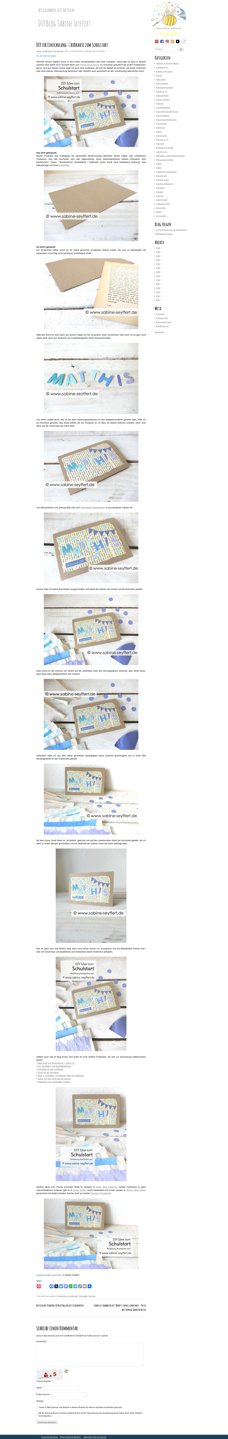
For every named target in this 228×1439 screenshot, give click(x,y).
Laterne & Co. (162, 152)
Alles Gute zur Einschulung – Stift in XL (56, 1063)
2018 (158, 280)
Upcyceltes (160, 208)
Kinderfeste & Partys (164, 148)
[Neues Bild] (66, 1371)
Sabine (53, 56)
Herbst (159, 132)
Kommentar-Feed (163, 322)
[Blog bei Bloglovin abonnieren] (178, 43)
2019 (158, 276)
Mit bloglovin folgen (164, 234)
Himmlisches (161, 136)
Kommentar (41, 1341)
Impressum (159, 332)
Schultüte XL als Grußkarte (50, 1069)
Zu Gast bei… (162, 216)
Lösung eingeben (44, 1381)
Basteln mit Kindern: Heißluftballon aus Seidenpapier (59, 1305)
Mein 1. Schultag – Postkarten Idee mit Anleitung (61, 1075)
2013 (158, 300)
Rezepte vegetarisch (164, 184)
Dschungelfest (162, 84)
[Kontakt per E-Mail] (183, 43)
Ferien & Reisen (163, 100)
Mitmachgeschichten (164, 160)
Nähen (159, 164)
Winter (159, 212)
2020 (158, 272)
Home (38, 51)
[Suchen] (181, 49)
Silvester (159, 192)
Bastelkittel (64, 165)
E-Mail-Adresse (43, 1395)
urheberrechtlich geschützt (48, 1275)
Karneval (160, 144)
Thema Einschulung (89, 65)
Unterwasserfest (163, 204)
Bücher (159, 76)
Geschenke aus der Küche (167, 112)
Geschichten (161, 124)
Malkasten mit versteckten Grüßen (54, 1082)
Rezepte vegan (162, 180)
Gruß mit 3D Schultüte (48, 1072)
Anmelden (160, 314)
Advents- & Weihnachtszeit (167, 63)
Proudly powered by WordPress (70, 1436)
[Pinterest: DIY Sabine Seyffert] (157, 43)
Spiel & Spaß (161, 200)
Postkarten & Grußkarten (53, 51)
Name (39, 1388)
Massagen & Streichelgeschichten (170, 156)
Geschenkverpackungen (166, 120)
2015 (158, 292)
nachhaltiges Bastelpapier (92, 507)
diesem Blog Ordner (136, 1190)
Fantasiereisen (162, 96)
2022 (158, 264)
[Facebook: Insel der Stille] (162, 43)
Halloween (160, 128)
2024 (158, 256)
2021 (158, 268)
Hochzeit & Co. (162, 140)
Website (39, 1401)
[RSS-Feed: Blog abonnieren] (172, 43)
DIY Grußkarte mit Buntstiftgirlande (54, 1066)
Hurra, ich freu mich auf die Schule (54, 1079)
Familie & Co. (162, 92)
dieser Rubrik (79, 1190)
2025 (158, 252)
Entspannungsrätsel (164, 88)
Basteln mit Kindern (164, 72)
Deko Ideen (161, 80)
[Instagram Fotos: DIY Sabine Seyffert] (167, 43)
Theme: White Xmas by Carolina (94, 1436)
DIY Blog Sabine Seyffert (64, 23)
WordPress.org (162, 326)
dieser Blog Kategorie (106, 1187)
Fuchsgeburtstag (163, 108)
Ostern (159, 168)
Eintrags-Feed (162, 318)
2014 (158, 296)
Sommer (91, 1296)
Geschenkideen (162, 116)
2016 (158, 288)
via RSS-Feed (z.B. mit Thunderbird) (171, 230)
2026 (158, 248)
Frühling (159, 104)
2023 (158, 260)
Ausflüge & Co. (162, 67)
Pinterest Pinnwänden (100, 1193)
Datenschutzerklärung (49, 1436)
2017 (158, 284)
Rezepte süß (161, 176)
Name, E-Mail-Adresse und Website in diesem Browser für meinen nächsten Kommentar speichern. (81, 1407)
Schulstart (83, 1296)
